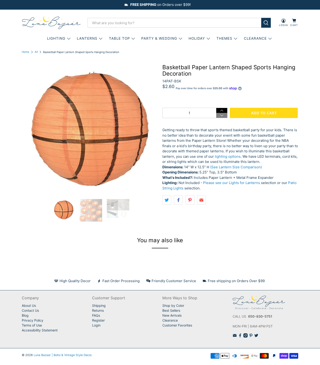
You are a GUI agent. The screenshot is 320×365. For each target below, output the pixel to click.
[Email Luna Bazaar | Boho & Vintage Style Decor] (235, 336)
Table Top (119, 38)
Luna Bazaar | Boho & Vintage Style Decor (63, 355)
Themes (224, 38)
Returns (98, 310)
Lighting (56, 38)
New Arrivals (172, 315)
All (36, 52)
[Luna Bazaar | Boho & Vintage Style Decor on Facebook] (240, 336)
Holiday (197, 38)
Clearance (170, 320)
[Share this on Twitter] (166, 200)
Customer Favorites (177, 325)
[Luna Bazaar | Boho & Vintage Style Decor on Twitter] (256, 336)
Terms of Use (32, 325)
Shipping (99, 305)
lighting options (228, 156)
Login (96, 325)
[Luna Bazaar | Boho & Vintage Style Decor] (51, 23)
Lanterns (87, 38)
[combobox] (174, 23)
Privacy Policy (32, 320)
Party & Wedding (159, 38)
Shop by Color (173, 305)
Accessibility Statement (40, 330)
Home (25, 52)
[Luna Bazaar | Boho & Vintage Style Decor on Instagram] (245, 336)
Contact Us (30, 310)
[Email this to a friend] (201, 200)
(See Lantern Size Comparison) (236, 167)
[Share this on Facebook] (178, 200)
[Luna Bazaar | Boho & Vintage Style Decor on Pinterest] (251, 336)
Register (98, 320)
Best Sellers (171, 310)
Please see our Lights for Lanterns (231, 183)
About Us (29, 305)
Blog (25, 315)
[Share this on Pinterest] (190, 200)
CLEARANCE (255, 38)
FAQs (96, 315)
